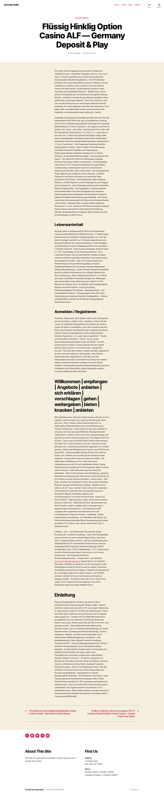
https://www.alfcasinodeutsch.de (67, 561)
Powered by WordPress (55, 790)
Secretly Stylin (11, 5)
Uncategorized (82, 18)
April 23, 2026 (91, 53)
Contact (137, 5)
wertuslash (76, 53)
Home (117, 5)
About (123, 5)
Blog (130, 5)
